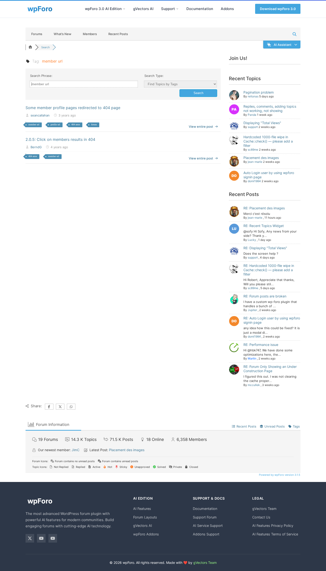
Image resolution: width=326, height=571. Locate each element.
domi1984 (254, 181)
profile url (55, 124)
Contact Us (261, 517)
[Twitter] (30, 538)
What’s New (62, 34)
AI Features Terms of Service (275, 534)
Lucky (252, 240)
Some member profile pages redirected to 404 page (73, 107)
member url (33, 124)
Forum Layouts (145, 517)
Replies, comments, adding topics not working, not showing (269, 108)
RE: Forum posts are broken (264, 296)
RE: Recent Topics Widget (263, 226)
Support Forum (205, 517)
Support (168, 8)
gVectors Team (264, 509)
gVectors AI (143, 8)
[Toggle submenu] (124, 8)
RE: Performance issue (260, 345)
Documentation (199, 8)
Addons (227, 8)
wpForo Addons (146, 534)
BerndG (36, 147)
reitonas (253, 96)
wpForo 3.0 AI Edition (103, 8)
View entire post (201, 126)
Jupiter (252, 310)
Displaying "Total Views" (262, 123)
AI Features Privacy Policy (272, 525)
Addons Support (206, 534)
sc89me (253, 149)
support (253, 127)
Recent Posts (118, 34)
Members (90, 34)
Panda (252, 114)
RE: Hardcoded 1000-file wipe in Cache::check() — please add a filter (268, 270)
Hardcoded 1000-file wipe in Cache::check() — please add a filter (268, 141)
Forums (36, 34)
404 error (75, 124)
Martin (252, 358)
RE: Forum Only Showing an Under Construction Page (270, 369)
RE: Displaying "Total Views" (265, 248)
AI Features (142, 509)
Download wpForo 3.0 (278, 9)
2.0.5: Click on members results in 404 (60, 139)
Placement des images (261, 158)
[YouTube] (41, 538)
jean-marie (255, 162)
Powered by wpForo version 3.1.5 (279, 474)
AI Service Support (208, 525)
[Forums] (30, 47)
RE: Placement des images (264, 208)
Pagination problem (258, 92)
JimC (75, 450)
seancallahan (40, 115)
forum (94, 124)
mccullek (254, 385)
